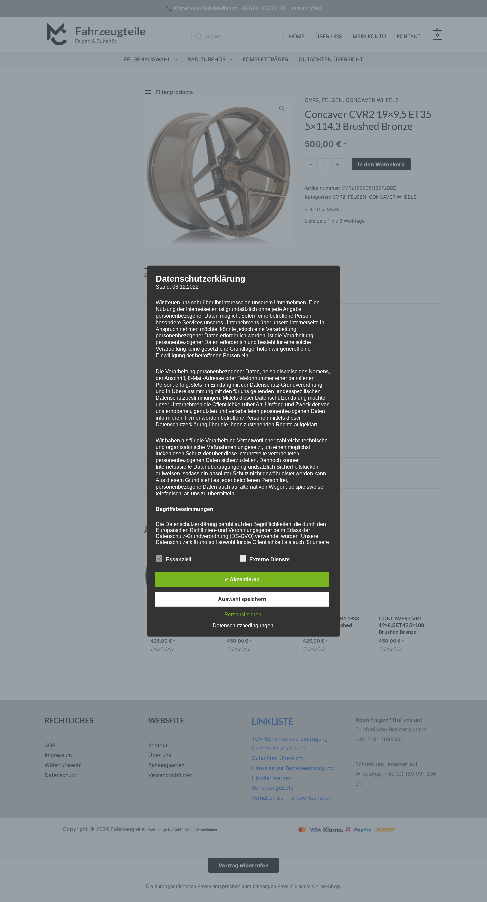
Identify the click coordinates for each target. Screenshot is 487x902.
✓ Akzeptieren (242, 579)
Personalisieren (242, 614)
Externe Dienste (269, 559)
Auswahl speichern (242, 599)
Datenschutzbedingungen (243, 625)
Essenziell (178, 559)
